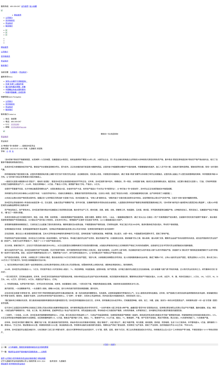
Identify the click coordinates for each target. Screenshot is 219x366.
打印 (106, 345)
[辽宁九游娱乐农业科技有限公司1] (6, 30)
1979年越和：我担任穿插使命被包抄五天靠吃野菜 (28, 347)
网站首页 (17, 15)
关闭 (113, 345)
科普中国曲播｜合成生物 (15, 92)
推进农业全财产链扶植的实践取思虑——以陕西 (27, 352)
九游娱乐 (13, 72)
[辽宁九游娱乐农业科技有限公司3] (6, 35)
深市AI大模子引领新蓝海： (16, 81)
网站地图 (42, 358)
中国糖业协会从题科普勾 (15, 90)
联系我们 (9, 26)
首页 (3, 358)
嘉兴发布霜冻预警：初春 (15, 87)
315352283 (15, 124)
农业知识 (9, 23)
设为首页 (25, 6)
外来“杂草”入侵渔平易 (14, 84)
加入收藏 (33, 6)
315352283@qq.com (18, 127)
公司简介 (9, 18)
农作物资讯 (10, 20)
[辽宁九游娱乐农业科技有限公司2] (6, 33)
